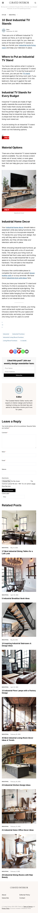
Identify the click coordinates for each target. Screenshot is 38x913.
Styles (4, 14)
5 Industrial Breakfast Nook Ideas (16, 598)
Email (4, 460)
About (4, 895)
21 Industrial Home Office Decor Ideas (18, 830)
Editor (7, 29)
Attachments (5, 478)
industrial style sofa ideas (16, 278)
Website (4, 469)
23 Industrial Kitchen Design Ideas (16, 785)
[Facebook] (15, 351)
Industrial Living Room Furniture (13, 337)
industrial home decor (14, 227)
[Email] (27, 351)
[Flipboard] (19, 351)
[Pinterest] (11, 351)
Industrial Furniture (18, 334)
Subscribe (5, 898)
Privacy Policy (6, 908)
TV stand (26, 74)
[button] (3, 3)
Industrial (12, 14)
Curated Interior (19, 2)
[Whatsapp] (23, 351)
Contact (22, 898)
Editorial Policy (24, 895)
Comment (5, 432)
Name (4, 451)
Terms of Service (28, 906)
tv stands (23, 340)
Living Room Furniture (10, 340)
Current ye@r (6, 493)
